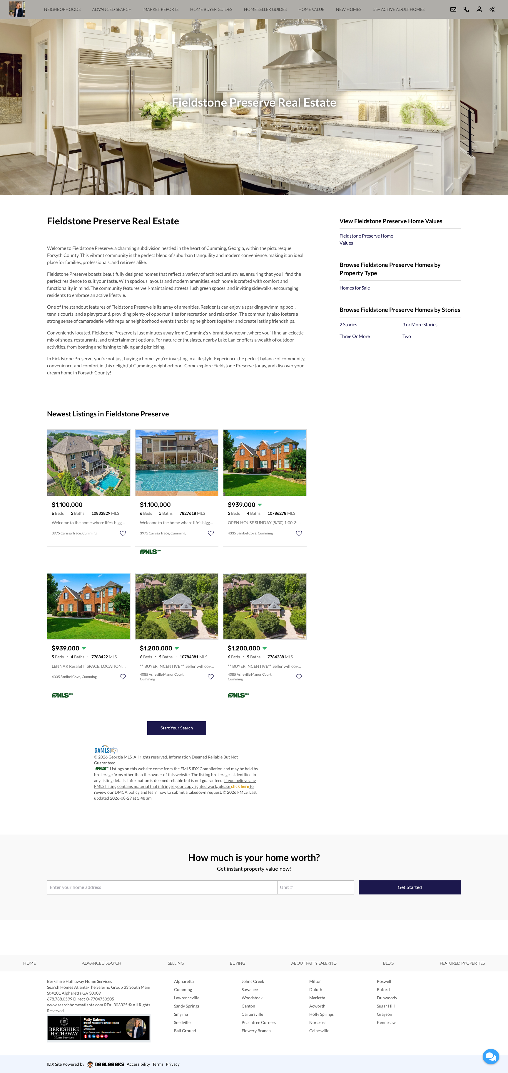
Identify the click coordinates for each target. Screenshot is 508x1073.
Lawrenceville (186, 997)
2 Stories (348, 324)
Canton (248, 1005)
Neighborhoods (62, 9)
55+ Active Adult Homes (399, 9)
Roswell (384, 981)
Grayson (384, 1014)
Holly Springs (321, 1014)
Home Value (311, 9)
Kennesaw (386, 1022)
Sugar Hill (386, 1005)
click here (240, 786)
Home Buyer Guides (211, 9)
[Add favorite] (123, 533)
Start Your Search (177, 727)
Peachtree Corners (259, 1022)
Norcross (317, 1022)
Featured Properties (462, 963)
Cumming (183, 989)
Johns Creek (253, 981)
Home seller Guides (265, 9)
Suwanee (250, 989)
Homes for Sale (355, 287)
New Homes (348, 9)
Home (29, 963)
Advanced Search (112, 9)
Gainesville (319, 1030)
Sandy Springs (186, 1005)
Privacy (173, 1064)
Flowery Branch (256, 1030)
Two (406, 336)
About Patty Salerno (314, 963)
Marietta (317, 997)
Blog (388, 963)
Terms (157, 1064)
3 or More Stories (419, 324)
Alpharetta (184, 981)
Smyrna (181, 1014)
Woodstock (252, 997)
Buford (383, 989)
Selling (176, 963)
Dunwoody (387, 997)
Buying (237, 963)
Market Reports (160, 9)
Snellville (182, 1022)
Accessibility (138, 1064)
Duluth (315, 989)
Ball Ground (185, 1030)
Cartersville (252, 1014)
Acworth (317, 1005)
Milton (315, 981)
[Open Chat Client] (491, 1056)
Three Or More (355, 336)
